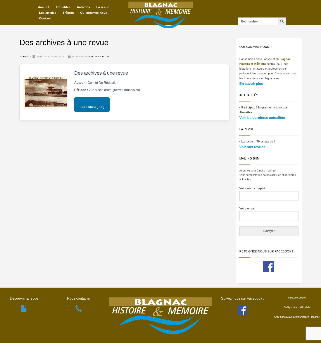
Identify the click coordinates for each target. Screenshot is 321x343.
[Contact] (78, 310)
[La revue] (24, 310)
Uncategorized (99, 56)
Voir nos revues (252, 147)
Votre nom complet (252, 188)
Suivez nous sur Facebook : (242, 298)
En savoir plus (251, 84)
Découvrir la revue (24, 298)
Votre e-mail (247, 208)
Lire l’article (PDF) (92, 107)
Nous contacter (78, 298)
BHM (26, 56)
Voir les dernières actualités (262, 118)
